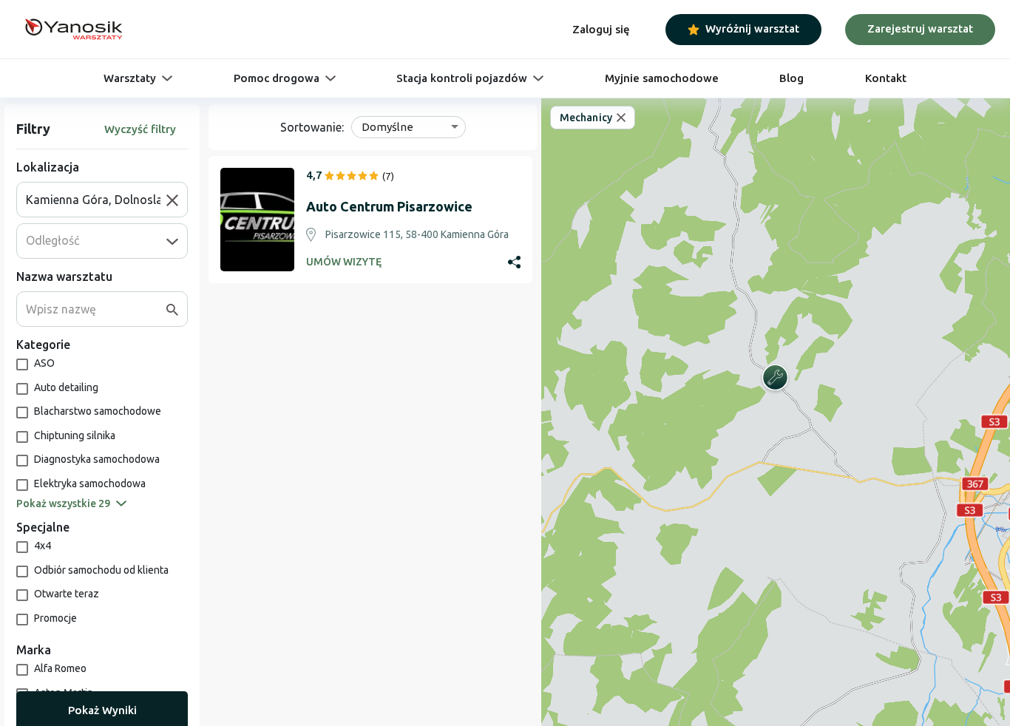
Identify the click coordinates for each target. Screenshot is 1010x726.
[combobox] (96, 199)
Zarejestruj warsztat (920, 28)
